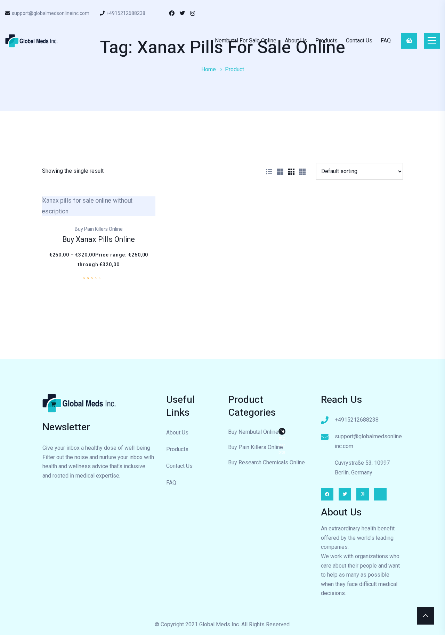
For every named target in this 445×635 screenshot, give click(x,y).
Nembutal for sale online (245, 40)
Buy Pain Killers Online (255, 447)
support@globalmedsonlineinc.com (50, 13)
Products (326, 40)
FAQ (386, 40)
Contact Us (359, 40)
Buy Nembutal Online (256, 433)
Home (208, 69)
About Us (296, 40)
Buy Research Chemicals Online (266, 462)
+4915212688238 (125, 13)
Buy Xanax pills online (98, 239)
